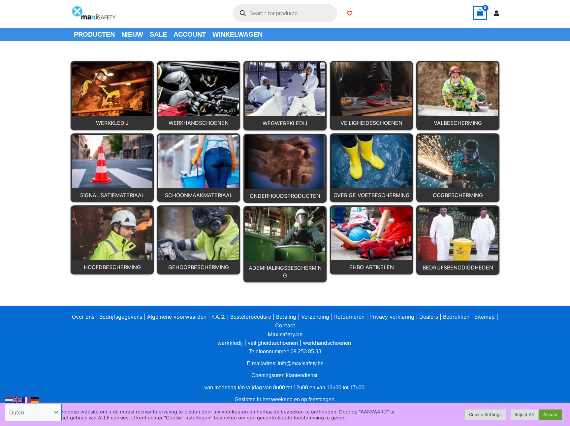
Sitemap (484, 316)
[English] (18, 399)
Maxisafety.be (285, 334)
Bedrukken (456, 316)
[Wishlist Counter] (349, 13)
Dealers (428, 316)
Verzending (315, 316)
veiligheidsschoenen (273, 342)
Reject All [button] (524, 414)
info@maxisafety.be (301, 363)
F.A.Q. (218, 316)
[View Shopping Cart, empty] (480, 13)
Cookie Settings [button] (485, 414)
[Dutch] (9, 399)
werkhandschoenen (327, 342)
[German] (35, 399)
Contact (285, 325)
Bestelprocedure (250, 316)
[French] (26, 399)
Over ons (83, 316)
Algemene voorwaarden (176, 316)
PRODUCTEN (94, 34)
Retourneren (349, 316)
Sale (158, 34)
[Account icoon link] (496, 13)
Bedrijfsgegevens (120, 316)
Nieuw (132, 34)
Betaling (286, 316)
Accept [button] (550, 414)
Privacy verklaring (391, 316)
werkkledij (230, 342)
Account (190, 34)
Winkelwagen (237, 34)
